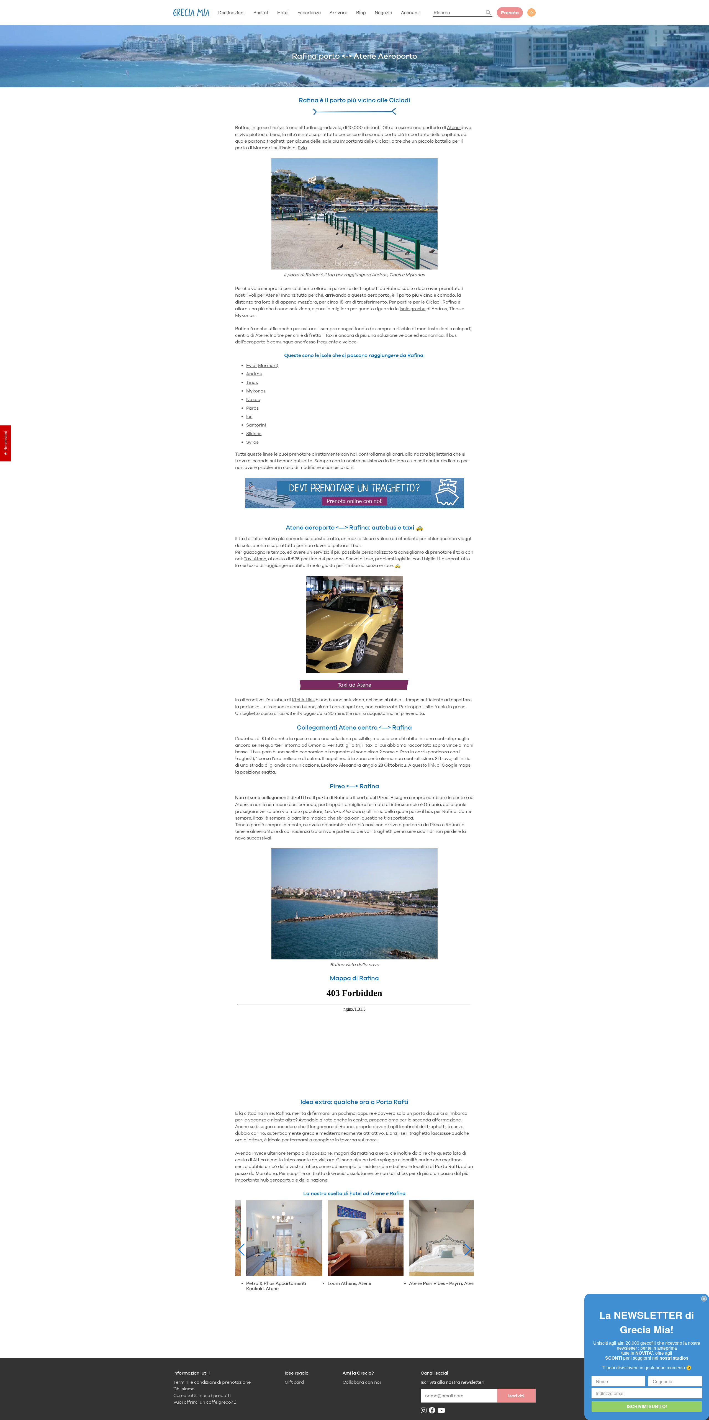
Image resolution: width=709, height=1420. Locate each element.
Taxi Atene (255, 558)
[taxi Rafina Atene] (354, 625)
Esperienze (309, 12)
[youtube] (442, 1410)
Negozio (383, 12)
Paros (252, 407)
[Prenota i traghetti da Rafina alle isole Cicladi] (354, 506)
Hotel (283, 12)
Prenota (510, 12)
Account (410, 12)
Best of (260, 12)
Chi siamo (184, 1388)
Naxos (253, 399)
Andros (254, 373)
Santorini (256, 424)
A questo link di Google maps (439, 764)
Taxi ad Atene (354, 685)
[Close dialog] (704, 1298)
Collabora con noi (362, 1382)
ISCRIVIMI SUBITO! (647, 1406)
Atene (454, 127)
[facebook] (433, 1410)
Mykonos (256, 390)
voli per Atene (263, 294)
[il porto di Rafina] (354, 214)
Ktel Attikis (303, 699)
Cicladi (382, 140)
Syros (252, 442)
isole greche (412, 308)
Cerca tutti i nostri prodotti (202, 1395)
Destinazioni (231, 12)
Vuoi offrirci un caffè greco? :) (205, 1402)
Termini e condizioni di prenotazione (212, 1382)
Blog (361, 12)
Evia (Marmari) (262, 365)
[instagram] (425, 1410)
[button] (241, 1250)
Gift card (294, 1382)
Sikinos (253, 433)
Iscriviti (516, 1395)
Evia (302, 147)
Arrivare (338, 12)
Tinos (252, 382)
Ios (249, 416)
